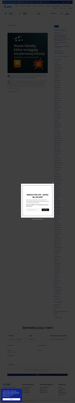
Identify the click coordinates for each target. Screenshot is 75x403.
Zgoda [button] (11, 399)
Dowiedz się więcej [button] (6, 396)
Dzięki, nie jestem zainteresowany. (37, 219)
